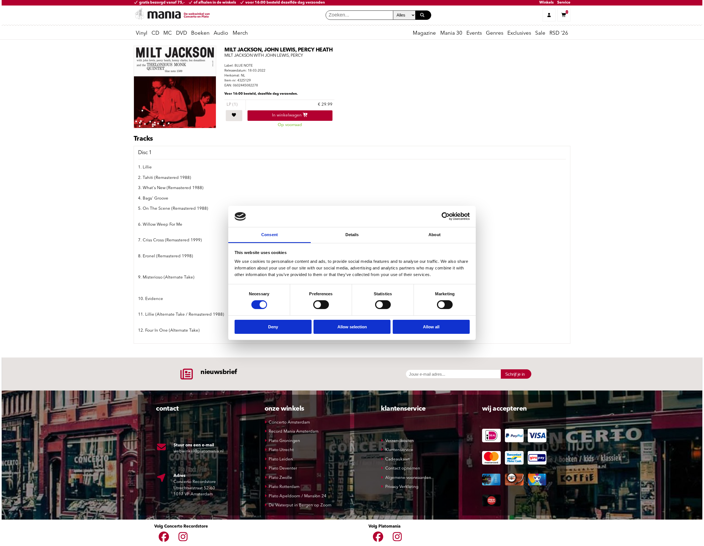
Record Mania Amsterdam (293, 432)
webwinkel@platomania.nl (199, 451)
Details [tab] (352, 234)
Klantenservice (399, 450)
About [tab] (434, 234)
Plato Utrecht (281, 450)
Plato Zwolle (280, 478)
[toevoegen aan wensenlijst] (234, 115)
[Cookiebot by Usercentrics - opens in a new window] (446, 216)
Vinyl (141, 33)
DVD (181, 33)
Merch (240, 33)
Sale (540, 33)
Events (474, 33)
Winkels (546, 2)
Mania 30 (451, 33)
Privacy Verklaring (401, 487)
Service (563, 2)
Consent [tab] (269, 234)
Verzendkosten (399, 441)
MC (167, 33)
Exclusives (519, 33)
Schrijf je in (515, 374)
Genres (494, 33)
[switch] (321, 304)
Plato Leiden (281, 459)
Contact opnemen (402, 468)
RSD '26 (558, 33)
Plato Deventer (283, 468)
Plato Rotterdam (284, 487)
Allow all (431, 326)
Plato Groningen (284, 441)
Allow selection (352, 326)
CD (155, 33)
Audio (221, 33)
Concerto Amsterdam (289, 423)
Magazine (424, 33)
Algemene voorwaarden (408, 478)
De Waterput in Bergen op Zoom (300, 505)
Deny (273, 326)
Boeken (200, 33)
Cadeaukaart (397, 459)
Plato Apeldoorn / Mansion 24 (297, 496)
